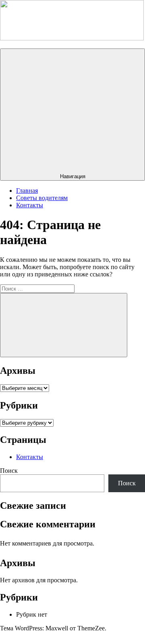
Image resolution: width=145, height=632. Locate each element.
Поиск (9, 470)
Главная (27, 190)
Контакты (29, 205)
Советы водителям (42, 197)
